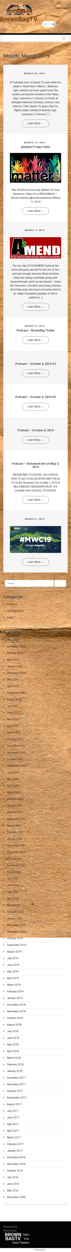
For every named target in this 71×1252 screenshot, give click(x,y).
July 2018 (12, 1031)
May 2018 (12, 1044)
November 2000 (16, 1197)
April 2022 (13, 785)
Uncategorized (15, 610)
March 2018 (14, 1057)
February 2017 (15, 1144)
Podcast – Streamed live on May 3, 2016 (35, 465)
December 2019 (16, 925)
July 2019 (12, 958)
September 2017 (16, 1097)
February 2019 (15, 991)
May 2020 (12, 892)
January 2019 (14, 998)
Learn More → (35, 123)
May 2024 (12, 679)
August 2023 (14, 699)
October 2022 (15, 759)
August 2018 (14, 1024)
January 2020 (14, 918)
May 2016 (12, 1190)
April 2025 (13, 659)
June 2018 (13, 1037)
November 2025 (16, 646)
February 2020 (15, 911)
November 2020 (16, 852)
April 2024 (13, 686)
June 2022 (13, 772)
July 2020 (12, 878)
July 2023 (12, 706)
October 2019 (15, 938)
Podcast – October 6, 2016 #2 (35, 397)
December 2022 (16, 746)
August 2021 (14, 825)
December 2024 (16, 673)
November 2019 (16, 931)
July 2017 (12, 1110)
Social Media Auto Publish (22, 1250)
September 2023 (16, 692)
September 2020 (16, 865)
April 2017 (13, 1130)
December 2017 (16, 1077)
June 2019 (13, 964)
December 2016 (16, 1157)
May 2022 (12, 779)
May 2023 (12, 719)
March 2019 (14, 984)
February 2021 (15, 832)
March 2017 (14, 1137)
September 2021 (16, 819)
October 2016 (15, 1170)
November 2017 (16, 1084)
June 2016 (13, 1183)
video (10, 617)
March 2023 (14, 732)
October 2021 (15, 812)
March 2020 (14, 905)
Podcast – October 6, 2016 (36, 430)
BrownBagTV (19, 19)
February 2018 (15, 1064)
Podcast (12, 604)
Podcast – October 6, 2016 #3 (35, 363)
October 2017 (15, 1091)
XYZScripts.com (53, 1250)
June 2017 (13, 1117)
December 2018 (16, 1004)
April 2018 (13, 1051)
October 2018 (15, 1018)
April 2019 (13, 978)
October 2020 (15, 858)
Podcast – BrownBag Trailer (36, 330)
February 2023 (15, 739)
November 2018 (16, 1011)
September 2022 (16, 765)
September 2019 (16, 945)
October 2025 (15, 653)
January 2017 (14, 1150)
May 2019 (12, 971)
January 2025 (14, 666)
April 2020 (13, 898)
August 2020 (14, 872)
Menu (8, 38)
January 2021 (14, 838)
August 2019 (14, 951)
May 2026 (12, 639)
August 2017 (14, 1104)
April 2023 (13, 726)
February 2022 (15, 799)
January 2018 (14, 1071)
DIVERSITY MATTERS (35, 147)
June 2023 (13, 712)
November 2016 (16, 1164)
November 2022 (16, 752)
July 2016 (12, 1177)
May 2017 (12, 1124)
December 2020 (16, 845)
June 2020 (13, 885)
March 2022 (14, 792)
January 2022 (14, 805)
